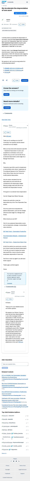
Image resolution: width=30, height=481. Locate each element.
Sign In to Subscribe (20, 13)
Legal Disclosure (22, 469)
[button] (19, 24)
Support (22, 473)
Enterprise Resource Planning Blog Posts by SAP (15, 379)
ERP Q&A (5, 5)
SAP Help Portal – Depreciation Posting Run (14, 231)
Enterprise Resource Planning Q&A (12, 395)
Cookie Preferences (7, 477)
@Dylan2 (8, 136)
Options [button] (27, 13)
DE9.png (6, 72)
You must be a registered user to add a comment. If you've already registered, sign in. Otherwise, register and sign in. (14, 277)
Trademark (7, 473)
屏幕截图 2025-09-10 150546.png (13, 70)
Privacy (7, 465)
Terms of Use (23, 465)
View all (4, 453)
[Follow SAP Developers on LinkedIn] (19, 461)
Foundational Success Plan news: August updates (14, 405)
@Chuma (20, 342)
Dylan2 (8, 19)
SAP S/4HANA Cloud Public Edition (9, 30)
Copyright (7, 469)
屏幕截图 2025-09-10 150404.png (13, 68)
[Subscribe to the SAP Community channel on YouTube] (16, 461)
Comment (24, 80)
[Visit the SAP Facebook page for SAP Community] (11, 461)
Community (10, 2)
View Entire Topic (6, 119)
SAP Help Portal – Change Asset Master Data (14, 242)
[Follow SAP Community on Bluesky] (13, 461)
